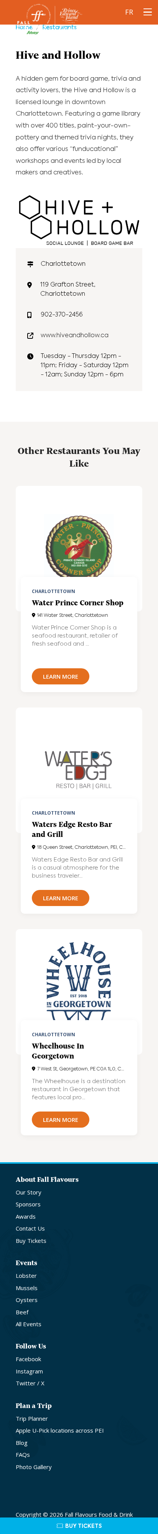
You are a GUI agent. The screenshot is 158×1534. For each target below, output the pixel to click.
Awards (26, 1216)
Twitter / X (30, 1383)
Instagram (29, 1371)
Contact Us (30, 1228)
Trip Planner (32, 1418)
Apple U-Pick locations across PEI (60, 1430)
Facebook (28, 1359)
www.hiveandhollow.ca (75, 336)
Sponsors (28, 1204)
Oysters (27, 1300)
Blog (22, 1442)
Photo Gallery (34, 1467)
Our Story (28, 1192)
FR (129, 12)
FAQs (23, 1454)
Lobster (26, 1275)
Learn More (60, 676)
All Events (28, 1324)
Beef (22, 1312)
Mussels (27, 1288)
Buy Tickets (31, 1240)
